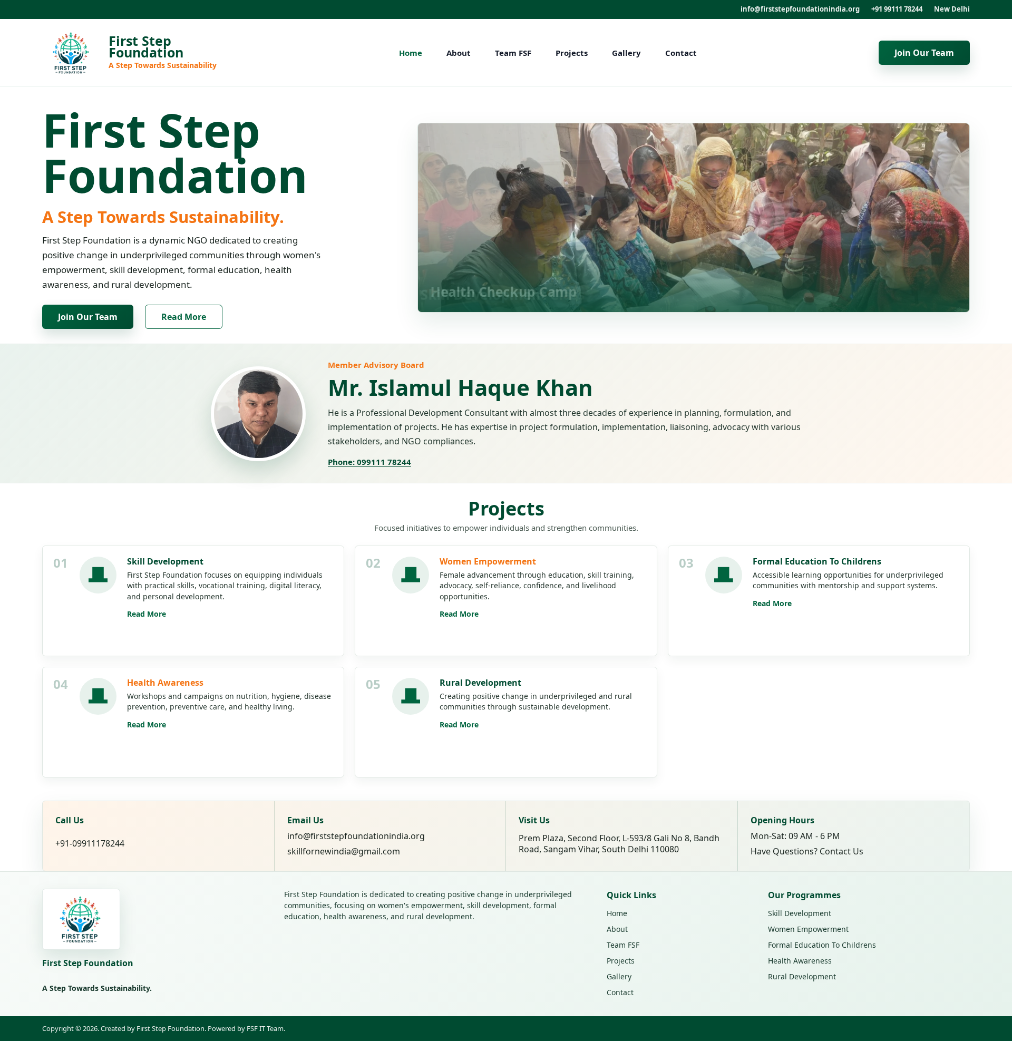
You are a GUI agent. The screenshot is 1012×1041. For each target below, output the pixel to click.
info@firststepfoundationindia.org (800, 9)
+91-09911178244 (89, 843)
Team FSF (513, 52)
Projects (572, 52)
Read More (183, 317)
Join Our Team (924, 53)
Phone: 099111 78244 (369, 461)
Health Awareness (800, 961)
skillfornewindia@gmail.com (343, 851)
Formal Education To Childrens (822, 945)
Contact (681, 52)
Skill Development (799, 913)
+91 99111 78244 (896, 9)
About (458, 52)
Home (410, 52)
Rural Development (802, 976)
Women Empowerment (808, 929)
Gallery (626, 52)
